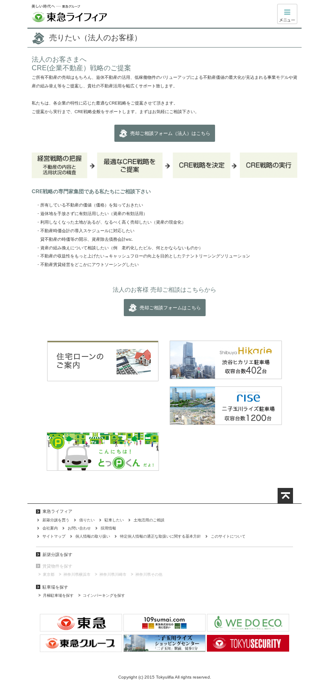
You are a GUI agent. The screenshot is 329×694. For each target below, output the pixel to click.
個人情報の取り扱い (92, 536)
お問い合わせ (79, 528)
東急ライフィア (69, 14)
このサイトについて (228, 536)
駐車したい (114, 520)
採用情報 (108, 528)
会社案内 (50, 528)
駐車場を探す (55, 587)
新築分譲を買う (55, 520)
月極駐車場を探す (58, 595)
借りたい (87, 520)
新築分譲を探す (57, 554)
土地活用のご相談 (149, 520)
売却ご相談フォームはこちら (170, 307)
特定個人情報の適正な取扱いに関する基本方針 (160, 536)
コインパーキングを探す (104, 595)
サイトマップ (54, 536)
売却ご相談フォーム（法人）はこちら (170, 133)
